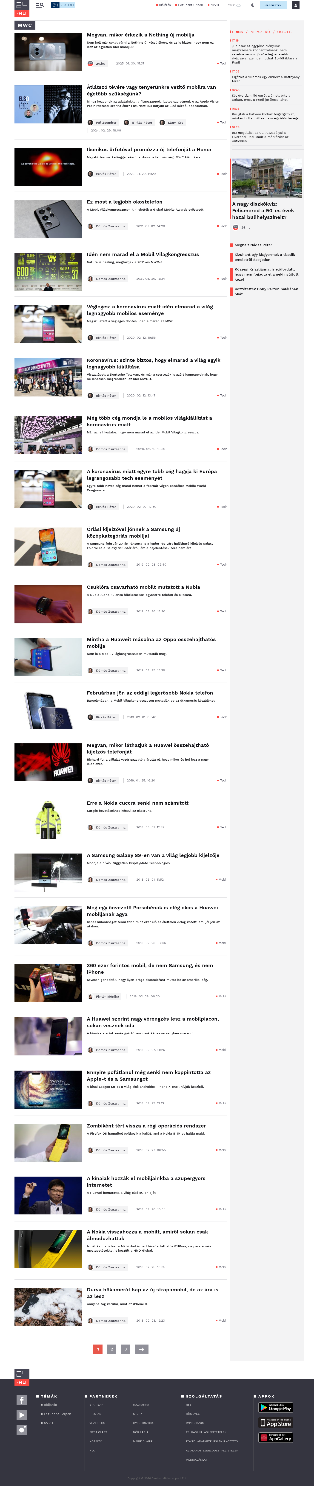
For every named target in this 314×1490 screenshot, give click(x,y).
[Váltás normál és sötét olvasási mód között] (253, 5)
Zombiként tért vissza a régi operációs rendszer (146, 1126)
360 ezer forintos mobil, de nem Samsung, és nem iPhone (150, 969)
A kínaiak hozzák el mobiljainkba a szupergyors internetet (146, 1181)
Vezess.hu (97, 1423)
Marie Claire (143, 1441)
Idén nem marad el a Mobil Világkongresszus (143, 254)
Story (137, 1413)
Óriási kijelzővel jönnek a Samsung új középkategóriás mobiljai (133, 532)
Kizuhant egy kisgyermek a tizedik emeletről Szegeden (265, 257)
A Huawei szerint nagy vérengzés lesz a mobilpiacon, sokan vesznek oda (153, 1022)
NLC (92, 1450)
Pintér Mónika (107, 996)
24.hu (101, 63)
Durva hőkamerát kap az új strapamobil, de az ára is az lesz (152, 1293)
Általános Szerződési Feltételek (212, 1450)
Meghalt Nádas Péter (253, 245)
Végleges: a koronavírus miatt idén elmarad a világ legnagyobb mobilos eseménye (150, 310)
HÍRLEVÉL (193, 1413)
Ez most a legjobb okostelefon (125, 202)
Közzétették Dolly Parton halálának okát (266, 291)
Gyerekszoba (143, 1423)
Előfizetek (273, 5)
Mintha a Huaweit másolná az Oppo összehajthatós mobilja (151, 642)
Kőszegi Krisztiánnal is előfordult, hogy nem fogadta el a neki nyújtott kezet (267, 274)
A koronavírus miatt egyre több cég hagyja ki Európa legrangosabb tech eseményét (152, 475)
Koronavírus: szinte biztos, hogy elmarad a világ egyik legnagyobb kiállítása (153, 363)
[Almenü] (40, 5)
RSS (188, 1404)
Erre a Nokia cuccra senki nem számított (137, 803)
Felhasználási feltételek (206, 1432)
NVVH (215, 5)
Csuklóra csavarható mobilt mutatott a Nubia (143, 587)
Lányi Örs (175, 122)
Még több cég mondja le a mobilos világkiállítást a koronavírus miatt (149, 421)
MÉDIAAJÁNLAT (196, 1459)
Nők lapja (140, 1432)
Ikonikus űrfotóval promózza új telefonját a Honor (149, 149)
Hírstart (96, 1413)
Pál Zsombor (106, 122)
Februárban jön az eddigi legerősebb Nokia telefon (150, 693)
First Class (98, 1432)
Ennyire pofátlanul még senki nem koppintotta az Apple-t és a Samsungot (149, 1075)
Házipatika (141, 1404)
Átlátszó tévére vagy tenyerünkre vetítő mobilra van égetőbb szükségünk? (151, 90)
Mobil (223, 879)
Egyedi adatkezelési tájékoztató (212, 1441)
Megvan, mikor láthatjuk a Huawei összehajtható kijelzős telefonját (148, 748)
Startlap (96, 1404)
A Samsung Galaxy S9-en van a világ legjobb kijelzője (153, 855)
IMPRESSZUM (195, 1423)
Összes (284, 32)
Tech (223, 63)
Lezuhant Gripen (190, 5)
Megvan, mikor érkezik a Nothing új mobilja (140, 35)
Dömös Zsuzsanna (111, 226)
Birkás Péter (142, 122)
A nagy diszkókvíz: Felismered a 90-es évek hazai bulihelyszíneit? (263, 210)
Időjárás (165, 5)
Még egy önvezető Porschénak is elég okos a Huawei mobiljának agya (152, 911)
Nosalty (95, 1441)
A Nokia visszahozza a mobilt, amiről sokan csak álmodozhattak (147, 1235)
